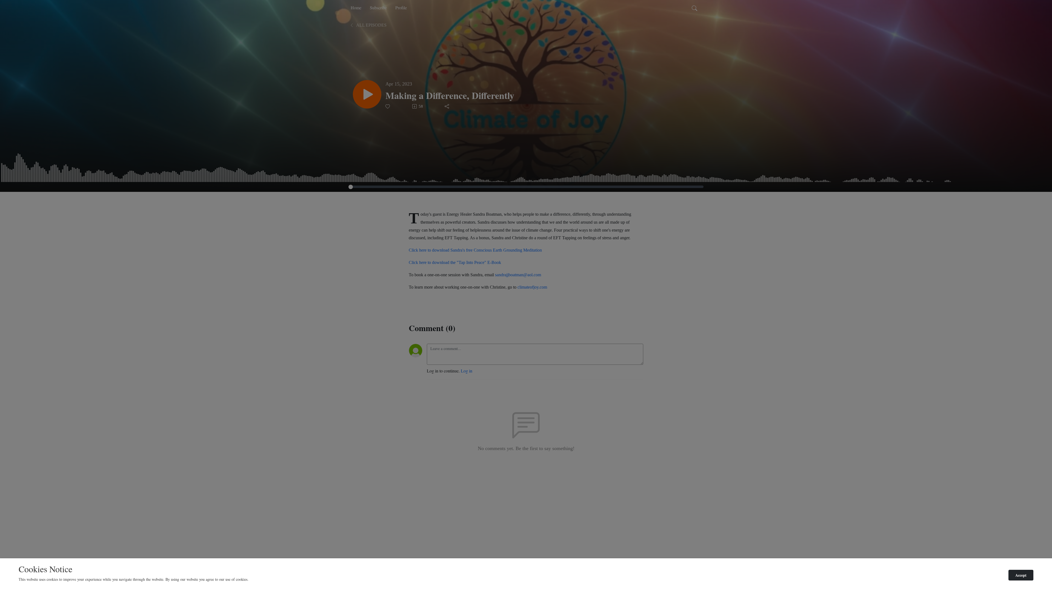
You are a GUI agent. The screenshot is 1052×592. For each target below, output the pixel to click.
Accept (1021, 575)
